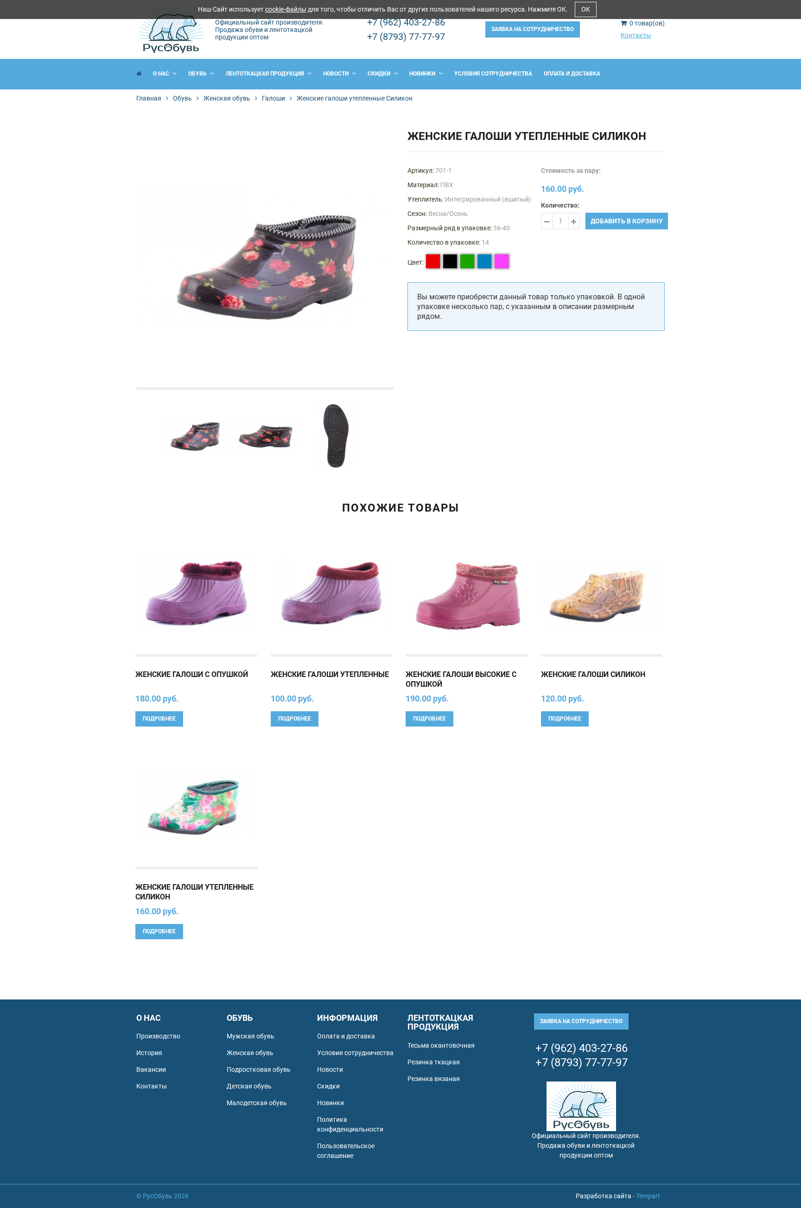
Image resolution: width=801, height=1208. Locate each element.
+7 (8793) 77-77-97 (406, 36)
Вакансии (151, 1069)
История (149, 1052)
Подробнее (159, 718)
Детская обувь (249, 1086)
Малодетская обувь (257, 1103)
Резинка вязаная (433, 1078)
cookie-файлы (285, 9)
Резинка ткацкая (433, 1062)
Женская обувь (226, 98)
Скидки (380, 73)
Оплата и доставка (572, 73)
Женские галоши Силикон (593, 674)
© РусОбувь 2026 (162, 1196)
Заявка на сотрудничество (532, 29)
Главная (148, 98)
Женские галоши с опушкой (191, 674)
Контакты (636, 35)
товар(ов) (647, 23)
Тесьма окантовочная (441, 1045)
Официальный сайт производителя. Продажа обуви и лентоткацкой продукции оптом (269, 30)
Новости (336, 73)
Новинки (423, 73)
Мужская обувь (250, 1036)
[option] (265, 258)
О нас (162, 73)
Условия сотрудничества (493, 73)
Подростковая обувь (259, 1069)
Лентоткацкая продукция (265, 73)
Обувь (198, 73)
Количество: (560, 205)
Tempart (648, 1196)
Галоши (273, 98)
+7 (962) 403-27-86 (406, 22)
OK (585, 9)
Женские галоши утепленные (330, 674)
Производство (158, 1036)
